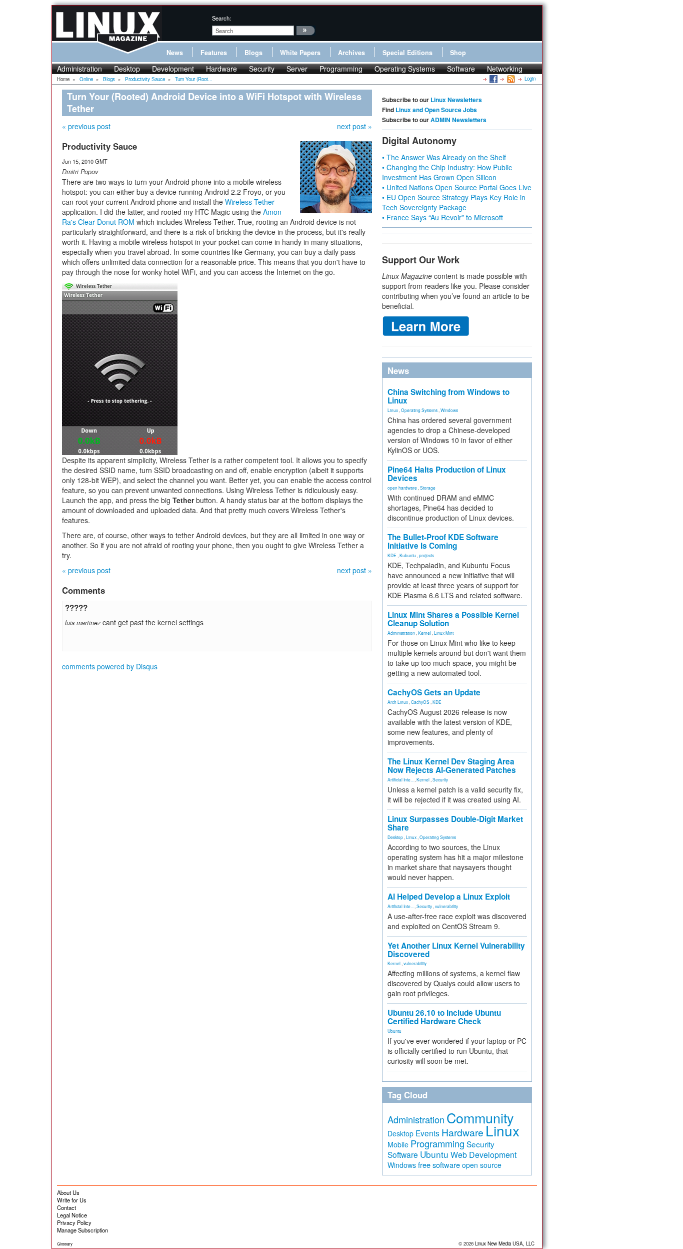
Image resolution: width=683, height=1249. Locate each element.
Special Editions (407, 52)
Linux (393, 410)
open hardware (402, 488)
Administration (79, 69)
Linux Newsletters (456, 99)
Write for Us (71, 1200)
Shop (458, 52)
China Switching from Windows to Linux (449, 396)
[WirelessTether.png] (120, 367)
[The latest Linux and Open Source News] (510, 78)
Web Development (483, 1154)
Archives (351, 52)
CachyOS (420, 702)
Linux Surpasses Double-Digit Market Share (455, 823)
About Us (68, 1192)
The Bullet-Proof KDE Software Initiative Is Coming (443, 541)
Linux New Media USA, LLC (504, 1243)
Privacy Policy (74, 1222)
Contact (66, 1207)
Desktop (127, 69)
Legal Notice (72, 1215)
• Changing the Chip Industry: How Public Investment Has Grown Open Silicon (447, 172)
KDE (392, 555)
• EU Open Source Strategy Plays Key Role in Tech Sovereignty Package (454, 202)
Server (297, 69)
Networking (504, 69)
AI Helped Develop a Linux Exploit (449, 896)
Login (530, 78)
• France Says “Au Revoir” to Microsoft (442, 217)
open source (482, 1165)
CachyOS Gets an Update (434, 692)
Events (428, 1132)
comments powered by (110, 666)
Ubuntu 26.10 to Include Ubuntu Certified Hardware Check (444, 1017)
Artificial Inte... (401, 779)
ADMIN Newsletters (458, 119)
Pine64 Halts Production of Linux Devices (447, 474)
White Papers (300, 52)
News (174, 52)
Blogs (253, 52)
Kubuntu (408, 555)
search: (221, 18)
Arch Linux (398, 702)
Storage (428, 488)
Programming (341, 69)
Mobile (398, 1144)
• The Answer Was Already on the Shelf (444, 157)
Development (173, 69)
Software (461, 69)
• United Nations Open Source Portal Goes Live (457, 187)
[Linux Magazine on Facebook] (493, 78)
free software (439, 1164)
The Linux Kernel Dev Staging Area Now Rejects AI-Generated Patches (452, 765)
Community (480, 1117)
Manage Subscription (82, 1230)
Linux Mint (444, 633)
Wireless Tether (249, 202)
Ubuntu (395, 1031)
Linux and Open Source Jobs (436, 109)
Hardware (221, 69)
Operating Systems (404, 69)
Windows (449, 410)
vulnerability (446, 906)
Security (261, 69)
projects (426, 555)
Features (213, 52)
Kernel (424, 633)
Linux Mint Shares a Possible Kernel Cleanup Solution (453, 619)
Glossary (64, 1243)
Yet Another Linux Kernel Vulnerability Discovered (456, 950)
